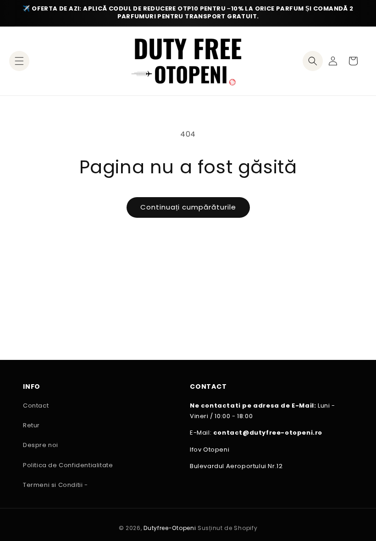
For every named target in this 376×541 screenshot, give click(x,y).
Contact (36, 405)
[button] (19, 61)
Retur (31, 425)
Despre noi (40, 445)
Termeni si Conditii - (55, 484)
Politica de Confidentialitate (68, 465)
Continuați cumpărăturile (188, 207)
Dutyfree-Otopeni (170, 528)
